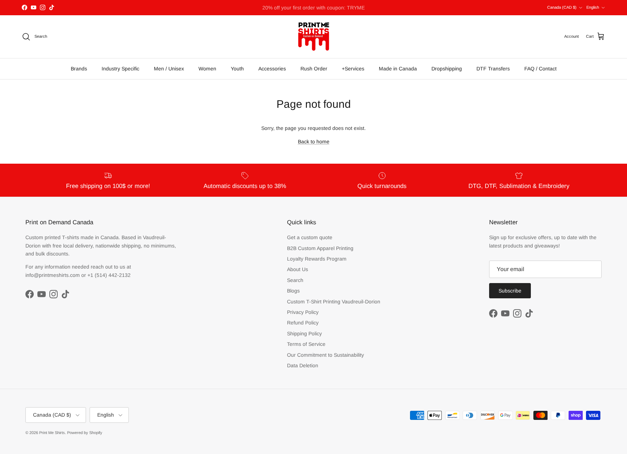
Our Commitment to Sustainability (325, 355)
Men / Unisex (169, 68)
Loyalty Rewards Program (317, 259)
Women (207, 68)
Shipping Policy (304, 333)
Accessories (272, 68)
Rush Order (313, 68)
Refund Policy (303, 323)
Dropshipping (446, 68)
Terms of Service (306, 344)
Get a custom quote (309, 237)
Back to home (313, 141)
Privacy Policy (303, 312)
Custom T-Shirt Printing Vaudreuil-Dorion (333, 301)
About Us (297, 269)
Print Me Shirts (52, 432)
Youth (237, 68)
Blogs (293, 291)
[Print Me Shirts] (313, 37)
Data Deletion (302, 365)
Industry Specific (120, 68)
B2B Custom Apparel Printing (320, 248)
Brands (79, 68)
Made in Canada (398, 68)
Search (295, 280)
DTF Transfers (493, 68)
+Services (353, 68)
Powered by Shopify (84, 432)
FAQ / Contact (540, 68)
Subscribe (510, 291)
